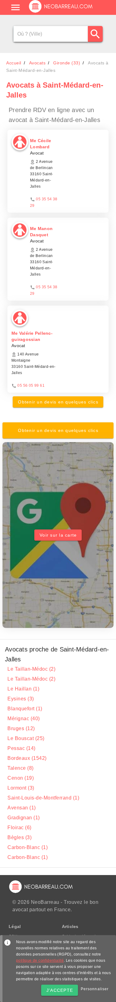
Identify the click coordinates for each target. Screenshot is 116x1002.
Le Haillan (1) (23, 688)
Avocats (37, 62)
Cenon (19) (20, 778)
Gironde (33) (66, 62)
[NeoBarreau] (61, 12)
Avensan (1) (21, 807)
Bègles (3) (19, 837)
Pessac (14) (21, 748)
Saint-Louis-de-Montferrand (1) (43, 797)
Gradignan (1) (23, 817)
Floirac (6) (19, 827)
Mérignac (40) (23, 718)
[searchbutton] (95, 34)
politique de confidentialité (40, 960)
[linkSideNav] (15, 7)
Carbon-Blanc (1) (27, 847)
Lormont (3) (20, 788)
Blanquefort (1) (24, 708)
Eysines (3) (20, 698)
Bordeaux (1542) (27, 758)
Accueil (13, 62)
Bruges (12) (21, 728)
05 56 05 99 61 (31, 385)
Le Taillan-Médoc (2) (31, 669)
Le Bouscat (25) (26, 738)
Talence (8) (20, 768)
